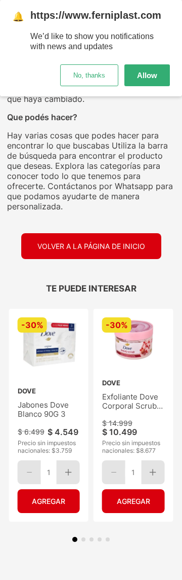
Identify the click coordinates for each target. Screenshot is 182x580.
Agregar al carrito (49, 501)
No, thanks (89, 75)
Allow (147, 75)
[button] (74, 539)
